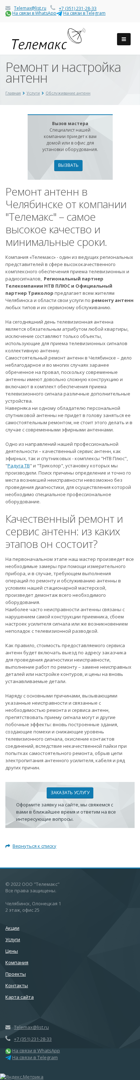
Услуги (12, 939)
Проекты (15, 974)
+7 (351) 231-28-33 (78, 8)
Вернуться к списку (34, 846)
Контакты (16, 985)
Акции (12, 928)
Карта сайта (19, 997)
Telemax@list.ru (30, 8)
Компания (16, 962)
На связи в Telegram (84, 13)
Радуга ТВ (19, 465)
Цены (11, 951)
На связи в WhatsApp (34, 13)
